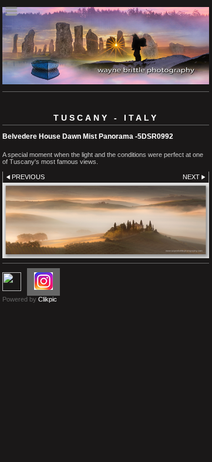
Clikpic (47, 299)
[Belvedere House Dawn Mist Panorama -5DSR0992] (105, 220)
